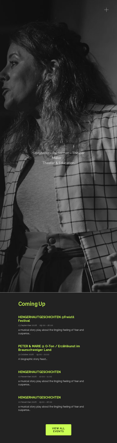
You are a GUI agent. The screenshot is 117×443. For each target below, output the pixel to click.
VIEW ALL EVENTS (58, 430)
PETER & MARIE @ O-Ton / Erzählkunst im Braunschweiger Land (49, 348)
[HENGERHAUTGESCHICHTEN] (34, 369)
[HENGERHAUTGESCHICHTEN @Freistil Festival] (42, 314)
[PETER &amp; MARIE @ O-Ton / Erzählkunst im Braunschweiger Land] (53, 343)
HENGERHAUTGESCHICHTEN (39, 372)
